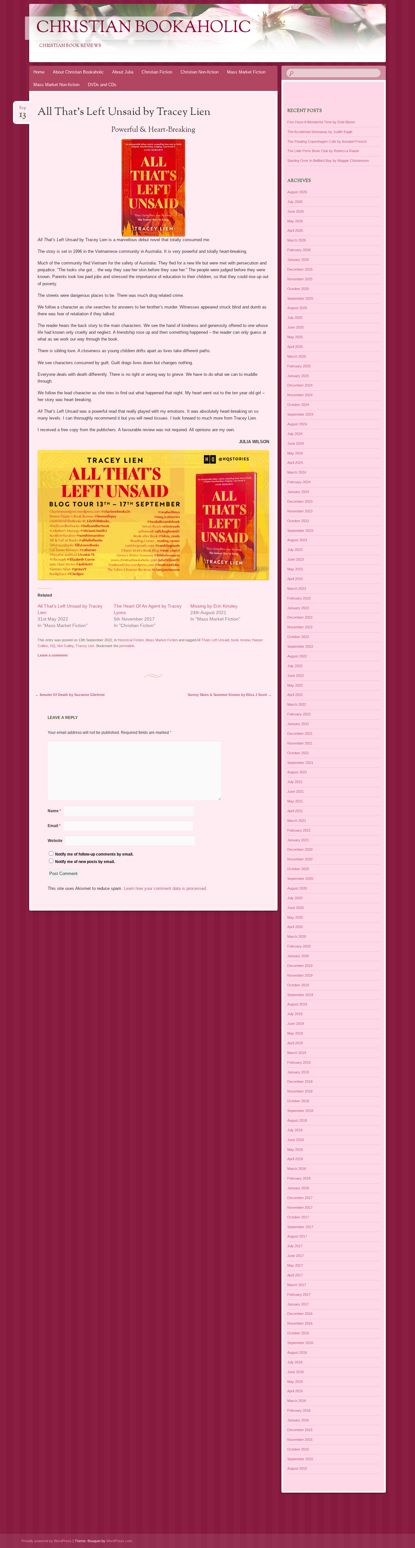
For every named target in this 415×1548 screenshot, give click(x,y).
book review (240, 640)
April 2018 (295, 1159)
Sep (22, 110)
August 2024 (297, 424)
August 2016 (297, 1352)
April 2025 (295, 347)
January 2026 (298, 260)
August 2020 (297, 888)
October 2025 (298, 289)
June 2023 (295, 559)
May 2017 (295, 1265)
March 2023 (296, 588)
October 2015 (298, 1449)
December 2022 (300, 617)
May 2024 (295, 453)
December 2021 (300, 733)
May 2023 (295, 569)
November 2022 (300, 627)
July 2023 (294, 550)
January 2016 (298, 1420)
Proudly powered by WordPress (46, 1541)
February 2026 (299, 250)
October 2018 (298, 1101)
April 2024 (295, 463)
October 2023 (298, 521)
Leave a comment (53, 655)
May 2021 (295, 801)
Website (55, 840)
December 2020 (300, 849)
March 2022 (296, 704)
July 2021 (294, 782)
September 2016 (300, 1343)
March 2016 (296, 1401)
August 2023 (297, 540)
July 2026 (294, 202)
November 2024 (300, 395)
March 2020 (296, 936)
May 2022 (295, 685)
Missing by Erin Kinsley (213, 606)
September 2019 (300, 995)
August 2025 (297, 308)
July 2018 (294, 1130)
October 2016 (298, 1333)
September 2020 (300, 879)
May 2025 (295, 337)
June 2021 (295, 791)
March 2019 (296, 1053)
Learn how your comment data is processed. (165, 888)
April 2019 (295, 1043)
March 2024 (296, 472)
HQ (52, 646)
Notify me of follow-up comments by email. (94, 854)
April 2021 (295, 811)
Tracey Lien (85, 646)
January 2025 (298, 376)
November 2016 (300, 1323)
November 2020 (300, 859)
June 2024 (295, 443)
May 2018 (295, 1149)
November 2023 (300, 511)
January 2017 (298, 1304)
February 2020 (299, 946)
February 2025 (299, 366)
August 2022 (297, 656)
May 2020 (295, 917)
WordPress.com (119, 1541)
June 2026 (295, 211)
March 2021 (296, 821)
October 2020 (298, 869)
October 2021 (298, 753)
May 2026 (295, 221)
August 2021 (297, 772)
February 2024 (299, 482)
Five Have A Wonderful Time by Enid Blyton (321, 122)
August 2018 (297, 1120)
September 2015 (300, 1459)
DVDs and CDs (102, 84)
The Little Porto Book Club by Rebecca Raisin (323, 151)
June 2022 (295, 676)
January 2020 (298, 956)
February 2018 (299, 1178)
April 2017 (295, 1275)
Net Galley (65, 646)
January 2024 (298, 492)
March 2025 (296, 356)
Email (54, 826)
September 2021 (300, 763)
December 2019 (300, 966)
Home (38, 72)
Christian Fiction (157, 72)
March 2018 (296, 1169)
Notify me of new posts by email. (85, 861)
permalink (127, 646)
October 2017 (298, 1217)
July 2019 (294, 1014)
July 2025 (294, 318)
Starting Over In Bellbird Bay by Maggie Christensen (328, 161)
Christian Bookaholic (143, 28)
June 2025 (295, 327)
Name (54, 811)
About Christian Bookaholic (78, 72)
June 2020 (295, 908)
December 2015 (300, 1430)
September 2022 (300, 646)
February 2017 (299, 1294)
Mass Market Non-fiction (56, 84)
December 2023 (300, 501)
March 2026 (296, 240)
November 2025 (300, 279)
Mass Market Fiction (246, 72)
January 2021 (298, 840)
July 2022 (294, 666)
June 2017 (295, 1256)
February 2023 (299, 598)
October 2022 (298, 637)
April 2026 (295, 230)
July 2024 (294, 434)
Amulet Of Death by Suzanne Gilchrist (70, 695)
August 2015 (297, 1468)
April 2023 (295, 579)
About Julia (122, 72)
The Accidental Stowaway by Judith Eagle (319, 132)
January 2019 (298, 1072)
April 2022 (295, 695)
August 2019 (297, 1004)
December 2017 (300, 1198)
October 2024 (298, 405)
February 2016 (299, 1410)
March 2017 (296, 1285)
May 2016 (295, 1382)
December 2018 (300, 1081)
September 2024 (300, 414)
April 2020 (295, 927)
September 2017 (300, 1227)
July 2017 (294, 1246)
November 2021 (300, 743)
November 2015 (300, 1439)
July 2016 (294, 1362)
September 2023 (300, 531)
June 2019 (295, 1024)
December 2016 (300, 1314)
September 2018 (300, 1111)
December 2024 (300, 385)
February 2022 (299, 714)
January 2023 (298, 608)
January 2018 (298, 1188)
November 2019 (300, 975)
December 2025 (300, 269)
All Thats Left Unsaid (213, 640)
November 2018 (300, 1091)
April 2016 (295, 1391)
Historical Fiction (131, 640)
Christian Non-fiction (200, 72)
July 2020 (294, 898)
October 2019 (298, 985)
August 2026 (297, 192)
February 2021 (299, 830)
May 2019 (295, 1033)
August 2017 (297, 1236)
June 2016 (295, 1372)
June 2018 (295, 1140)
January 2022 (298, 724)
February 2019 (299, 1062)
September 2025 (300, 298)
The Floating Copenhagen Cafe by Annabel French (327, 141)
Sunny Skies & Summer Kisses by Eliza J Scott (230, 695)
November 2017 (300, 1207)
